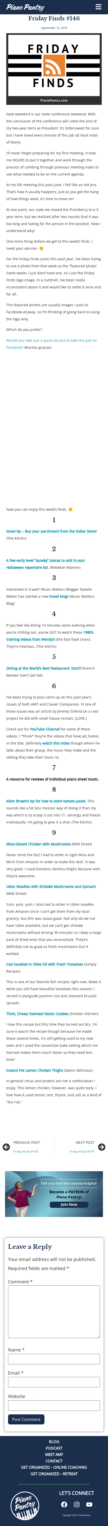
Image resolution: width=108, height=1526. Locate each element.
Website (16, 1396)
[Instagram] (76, 1504)
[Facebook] (64, 1504)
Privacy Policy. (84, 1515)
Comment (20, 1281)
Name (16, 1349)
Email (16, 1373)
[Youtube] (89, 1504)
